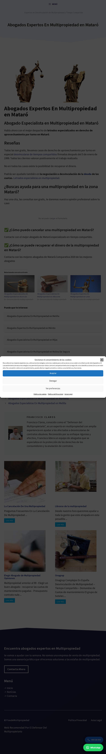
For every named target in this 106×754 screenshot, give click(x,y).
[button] (101, 359)
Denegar (53, 380)
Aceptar (53, 373)
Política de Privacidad (55, 394)
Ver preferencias (53, 388)
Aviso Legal (68, 394)
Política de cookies (40, 394)
